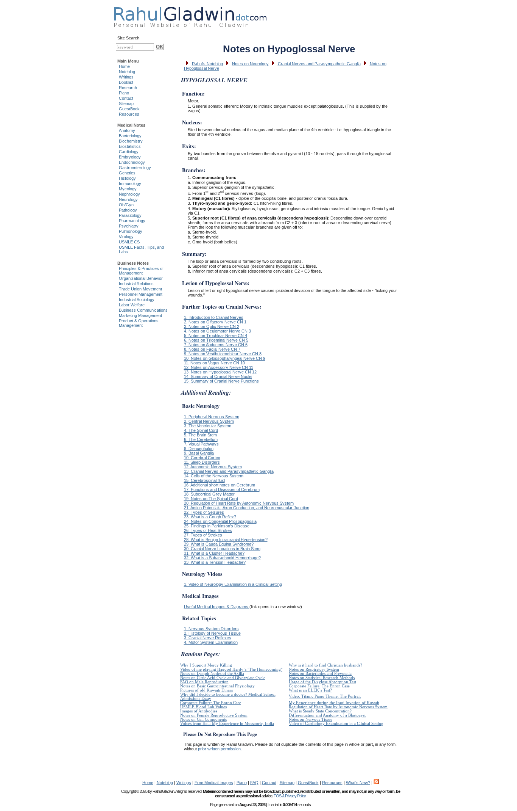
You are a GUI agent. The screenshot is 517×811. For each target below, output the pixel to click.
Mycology (128, 189)
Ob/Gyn (126, 204)
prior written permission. (220, 749)
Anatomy (127, 130)
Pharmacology (132, 220)
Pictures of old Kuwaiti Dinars (206, 690)
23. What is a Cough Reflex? (210, 517)
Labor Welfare (132, 305)
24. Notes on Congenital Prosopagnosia (220, 521)
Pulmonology (130, 231)
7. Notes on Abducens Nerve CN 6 (216, 344)
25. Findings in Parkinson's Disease (216, 526)
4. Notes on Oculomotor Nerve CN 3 (217, 331)
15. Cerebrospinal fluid (204, 480)
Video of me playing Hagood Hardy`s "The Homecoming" (231, 669)
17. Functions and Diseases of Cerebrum (222, 489)
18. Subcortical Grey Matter (209, 494)
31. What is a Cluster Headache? (214, 553)
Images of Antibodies (198, 711)
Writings (126, 77)
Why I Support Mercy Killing (206, 665)
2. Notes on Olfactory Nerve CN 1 (215, 322)
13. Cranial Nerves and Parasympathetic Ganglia (229, 471)
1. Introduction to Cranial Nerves (213, 317)
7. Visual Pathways (201, 444)
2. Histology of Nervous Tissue (212, 633)
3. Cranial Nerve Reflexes (207, 637)
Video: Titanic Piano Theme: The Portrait (325, 696)
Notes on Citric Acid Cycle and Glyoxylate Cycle (222, 678)
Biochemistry (131, 141)
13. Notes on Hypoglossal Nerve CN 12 (220, 372)
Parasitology (130, 215)
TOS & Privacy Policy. (290, 796)
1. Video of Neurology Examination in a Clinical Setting (233, 584)
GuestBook (129, 109)
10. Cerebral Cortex (202, 457)
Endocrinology (132, 162)
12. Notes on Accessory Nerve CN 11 (218, 367)
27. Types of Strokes (203, 535)
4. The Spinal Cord (201, 430)
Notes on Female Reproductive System (214, 715)
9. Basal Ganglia (199, 453)
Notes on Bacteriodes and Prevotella (320, 673)
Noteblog (127, 71)
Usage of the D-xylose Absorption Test (322, 682)
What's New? (358, 782)
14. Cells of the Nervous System (213, 476)
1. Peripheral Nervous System (211, 416)
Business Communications (143, 310)
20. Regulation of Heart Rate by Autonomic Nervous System (239, 503)
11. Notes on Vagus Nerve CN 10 (214, 363)
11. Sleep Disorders (202, 462)
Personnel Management (140, 294)
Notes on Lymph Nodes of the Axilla (212, 673)
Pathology (128, 210)
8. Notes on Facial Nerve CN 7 (212, 349)
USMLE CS (129, 242)
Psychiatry (129, 226)
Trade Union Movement (140, 289)
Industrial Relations (136, 283)
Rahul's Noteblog (207, 63)
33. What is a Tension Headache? (215, 562)
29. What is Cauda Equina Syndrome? (219, 544)
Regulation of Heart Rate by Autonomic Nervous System (338, 707)
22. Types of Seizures (204, 512)
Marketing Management (140, 315)
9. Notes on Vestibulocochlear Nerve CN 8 (223, 353)
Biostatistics (130, 146)
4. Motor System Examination (211, 642)
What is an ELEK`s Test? (310, 690)
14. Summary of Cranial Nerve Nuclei (218, 376)
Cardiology (129, 151)
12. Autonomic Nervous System (213, 466)
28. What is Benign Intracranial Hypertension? (226, 539)
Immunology (130, 183)
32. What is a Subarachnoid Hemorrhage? (222, 557)
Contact (126, 98)
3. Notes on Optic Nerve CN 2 (211, 326)
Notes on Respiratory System (314, 669)
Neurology (128, 199)
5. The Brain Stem (200, 435)
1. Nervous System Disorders (211, 628)
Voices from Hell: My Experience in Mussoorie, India (227, 724)
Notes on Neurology (250, 63)
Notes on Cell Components (203, 719)
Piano (124, 93)
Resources (129, 114)
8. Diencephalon (198, 448)
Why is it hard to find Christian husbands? (325, 665)
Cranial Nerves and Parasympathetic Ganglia (319, 63)
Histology (127, 178)
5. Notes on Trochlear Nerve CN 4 (215, 335)
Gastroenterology (135, 167)
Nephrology (129, 194)
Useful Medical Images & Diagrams (216, 606)
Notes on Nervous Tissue (310, 719)
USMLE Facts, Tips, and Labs (141, 249)
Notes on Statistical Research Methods (322, 678)
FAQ (254, 782)
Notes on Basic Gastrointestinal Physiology (217, 686)
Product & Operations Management (139, 323)
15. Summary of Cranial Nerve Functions (221, 381)
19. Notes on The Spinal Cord (211, 498)
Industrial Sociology (136, 299)
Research (128, 87)
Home (124, 66)
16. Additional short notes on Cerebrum (219, 485)
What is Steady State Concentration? (320, 711)
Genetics (127, 173)
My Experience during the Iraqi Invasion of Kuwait (334, 703)
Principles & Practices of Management (141, 270)
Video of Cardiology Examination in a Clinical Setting (336, 724)
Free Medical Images (214, 782)
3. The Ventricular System (207, 426)
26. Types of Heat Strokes (208, 530)
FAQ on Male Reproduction (204, 682)
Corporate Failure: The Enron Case (319, 686)
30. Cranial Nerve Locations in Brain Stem (222, 548)
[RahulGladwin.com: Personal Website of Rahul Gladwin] (190, 15)
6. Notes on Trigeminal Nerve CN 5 (216, 340)
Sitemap (126, 103)
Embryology (130, 157)
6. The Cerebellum (201, 439)
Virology (126, 236)
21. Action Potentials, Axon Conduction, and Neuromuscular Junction (246, 507)
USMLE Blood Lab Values (203, 707)
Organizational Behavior (141, 278)
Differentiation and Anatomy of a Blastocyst (327, 715)
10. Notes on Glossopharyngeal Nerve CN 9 (224, 358)
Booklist (126, 82)
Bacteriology (130, 135)
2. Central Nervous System (209, 421)
